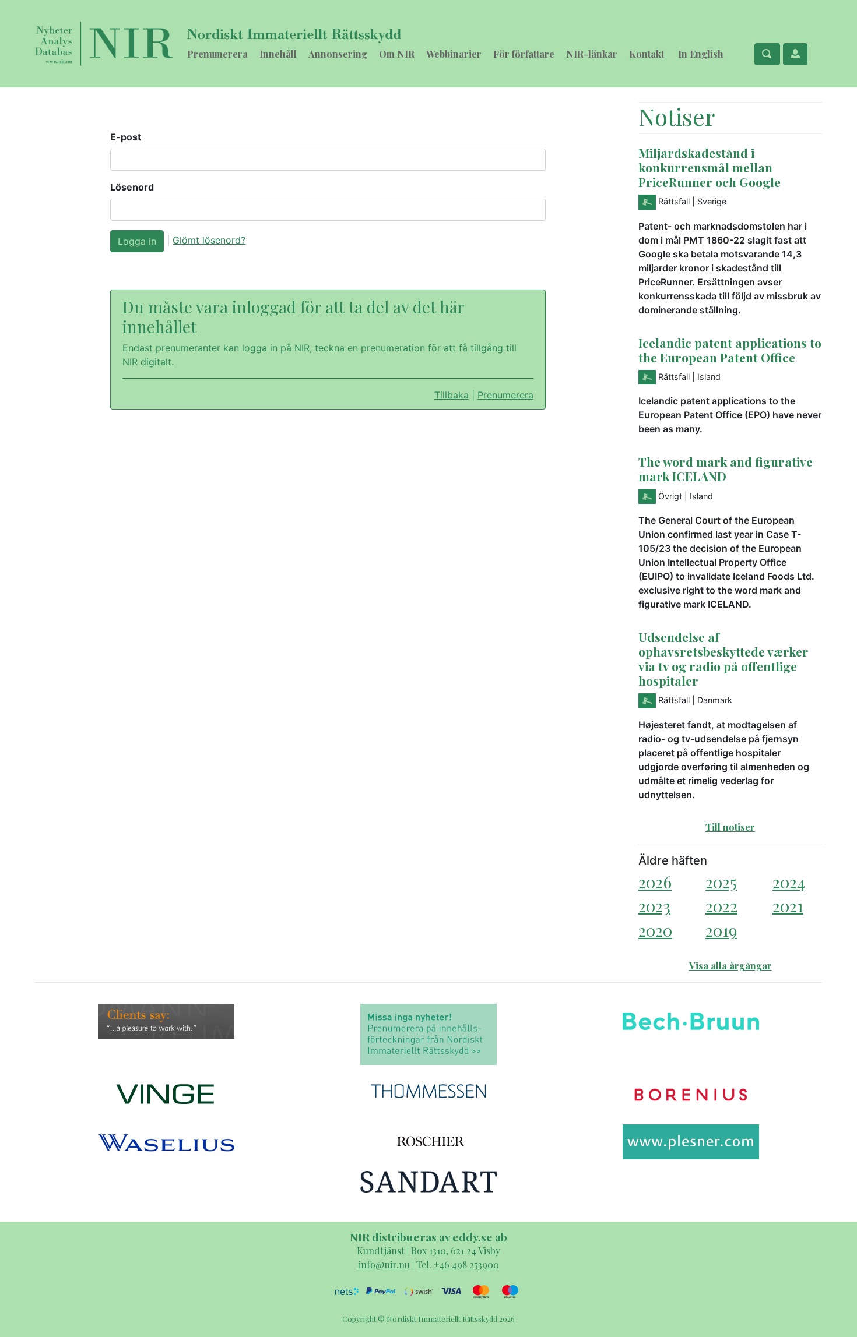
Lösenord (132, 187)
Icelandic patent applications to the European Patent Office (729, 349)
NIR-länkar (591, 54)
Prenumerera (217, 54)
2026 (655, 881)
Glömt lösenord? (209, 240)
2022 (721, 905)
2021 (787, 905)
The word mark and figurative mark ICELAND (725, 468)
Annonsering (337, 54)
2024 (788, 881)
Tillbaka (451, 395)
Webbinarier (454, 54)
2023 (654, 905)
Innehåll (278, 54)
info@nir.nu (384, 1264)
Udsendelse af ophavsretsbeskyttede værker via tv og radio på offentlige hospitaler (723, 659)
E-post (125, 137)
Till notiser (730, 827)
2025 (721, 881)
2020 (655, 930)
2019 (721, 930)
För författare (523, 54)
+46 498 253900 (466, 1264)
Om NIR (397, 54)
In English (700, 54)
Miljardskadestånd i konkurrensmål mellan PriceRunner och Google (709, 167)
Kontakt (646, 54)
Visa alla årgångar (730, 965)
